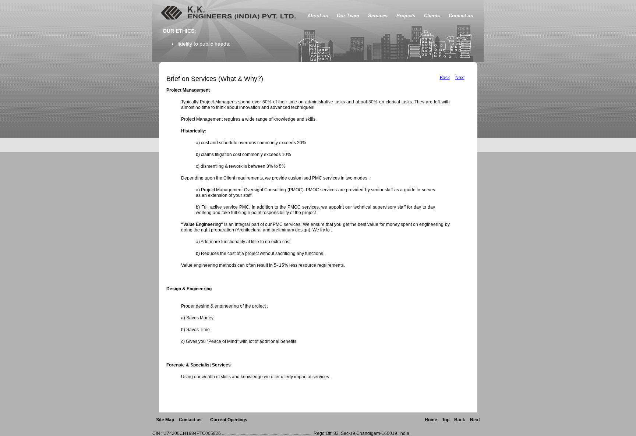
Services (378, 15)
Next (459, 77)
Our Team (348, 15)
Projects (405, 15)
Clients (432, 15)
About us (317, 15)
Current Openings (228, 419)
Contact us (461, 15)
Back (445, 77)
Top (445, 419)
